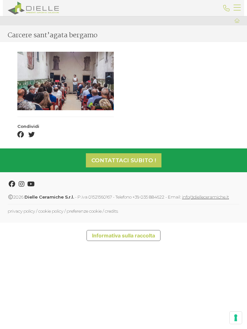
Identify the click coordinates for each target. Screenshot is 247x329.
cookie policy (50, 211)
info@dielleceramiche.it (205, 197)
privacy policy (21, 211)
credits (111, 211)
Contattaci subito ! (123, 160)
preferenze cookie (84, 211)
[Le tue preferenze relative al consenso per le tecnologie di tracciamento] (236, 318)
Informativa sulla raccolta (123, 235)
